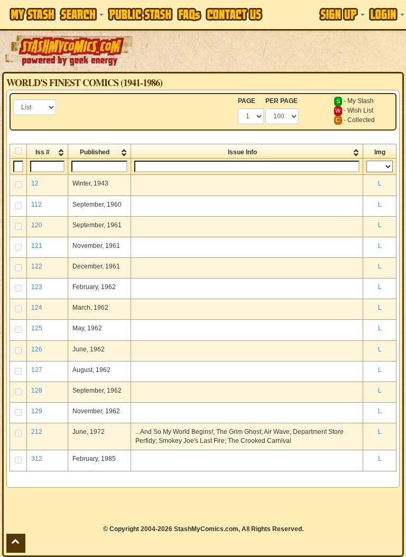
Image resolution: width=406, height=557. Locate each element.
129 (36, 411)
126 (36, 349)
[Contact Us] (234, 14)
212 (36, 431)
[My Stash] (32, 14)
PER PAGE (281, 101)
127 (36, 370)
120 (36, 225)
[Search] (82, 14)
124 (36, 307)
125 (36, 328)
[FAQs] (189, 14)
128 (36, 390)
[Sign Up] (342, 14)
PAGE (246, 101)
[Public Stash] (140, 14)
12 (35, 183)
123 (36, 287)
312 (36, 458)
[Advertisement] (270, 50)
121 (36, 245)
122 (36, 266)
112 (36, 204)
